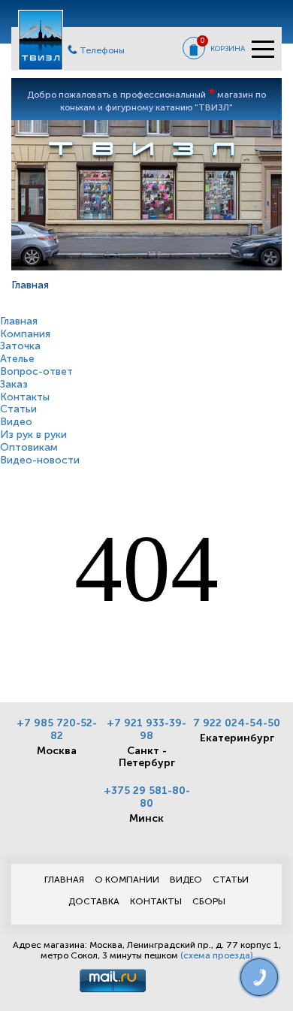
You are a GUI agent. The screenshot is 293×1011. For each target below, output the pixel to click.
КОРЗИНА (227, 48)
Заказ (14, 384)
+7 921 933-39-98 (146, 729)
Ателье (17, 358)
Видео (16, 421)
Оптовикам (29, 447)
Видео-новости (40, 460)
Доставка (93, 901)
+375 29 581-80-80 (147, 797)
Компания (25, 333)
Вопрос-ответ (36, 371)
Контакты (25, 397)
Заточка (20, 346)
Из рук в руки (33, 434)
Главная (19, 321)
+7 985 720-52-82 (57, 729)
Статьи (18, 409)
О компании (127, 879)
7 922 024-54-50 (236, 723)
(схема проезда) (216, 955)
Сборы (208, 901)
